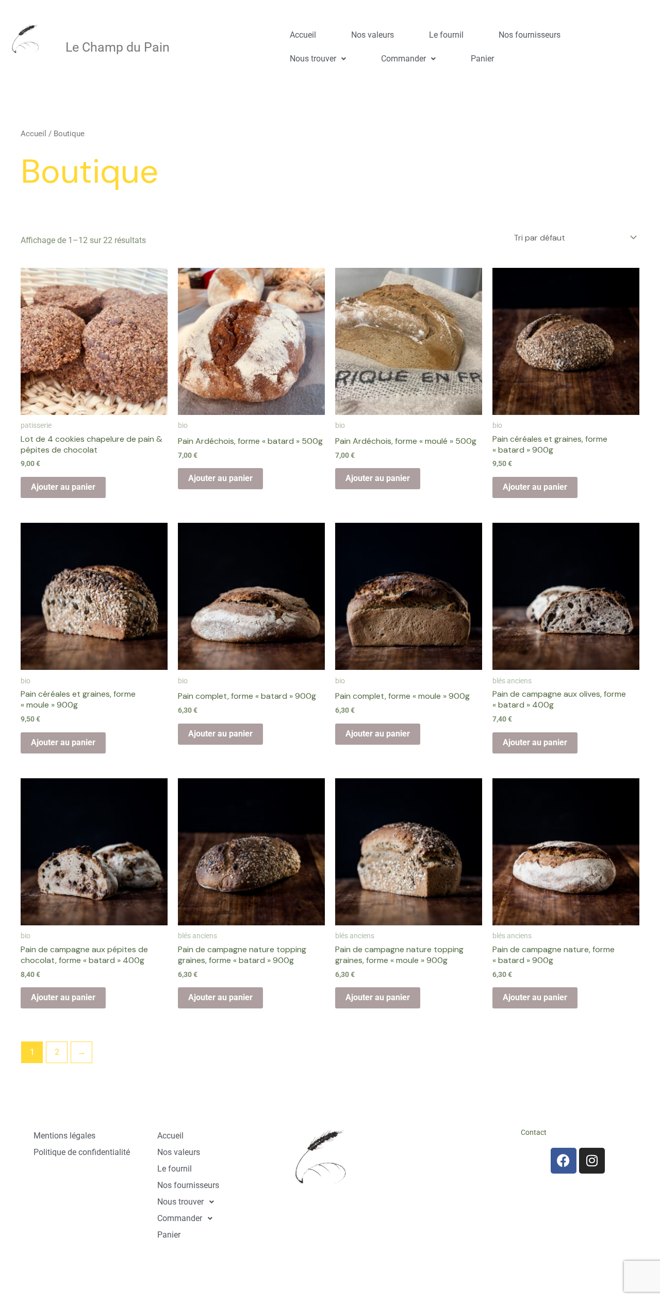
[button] (318, 59)
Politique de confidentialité (82, 1152)
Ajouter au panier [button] (63, 487)
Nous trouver (313, 58)
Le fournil (446, 35)
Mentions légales (64, 1136)
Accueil (303, 35)
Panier (482, 58)
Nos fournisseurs (529, 35)
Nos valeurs (372, 35)
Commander (403, 58)
